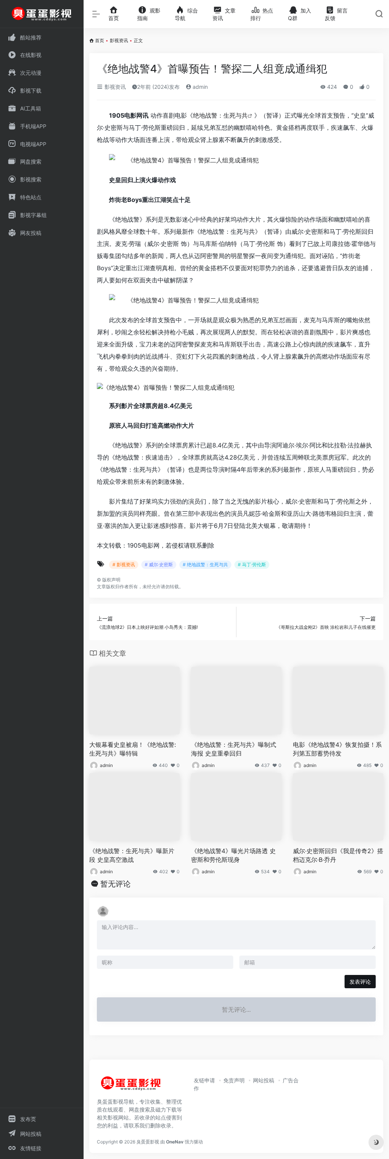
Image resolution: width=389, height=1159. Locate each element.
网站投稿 (263, 1080)
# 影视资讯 (123, 564)
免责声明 (234, 1080)
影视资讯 (119, 40)
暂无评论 (115, 883)
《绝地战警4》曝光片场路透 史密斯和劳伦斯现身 (233, 855)
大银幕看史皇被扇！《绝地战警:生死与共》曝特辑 (132, 749)
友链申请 (204, 1080)
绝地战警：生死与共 (220, 115)
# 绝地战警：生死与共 (205, 564)
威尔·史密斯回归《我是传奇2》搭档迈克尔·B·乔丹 (338, 855)
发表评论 (360, 981)
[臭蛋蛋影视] (131, 1086)
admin (199, 86)
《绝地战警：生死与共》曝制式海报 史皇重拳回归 (233, 749)
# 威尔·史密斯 (159, 564)
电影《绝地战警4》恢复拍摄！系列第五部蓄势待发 (337, 749)
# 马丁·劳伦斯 (252, 564)
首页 (99, 40)
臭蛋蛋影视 (147, 1142)
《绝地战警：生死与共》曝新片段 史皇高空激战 (131, 855)
